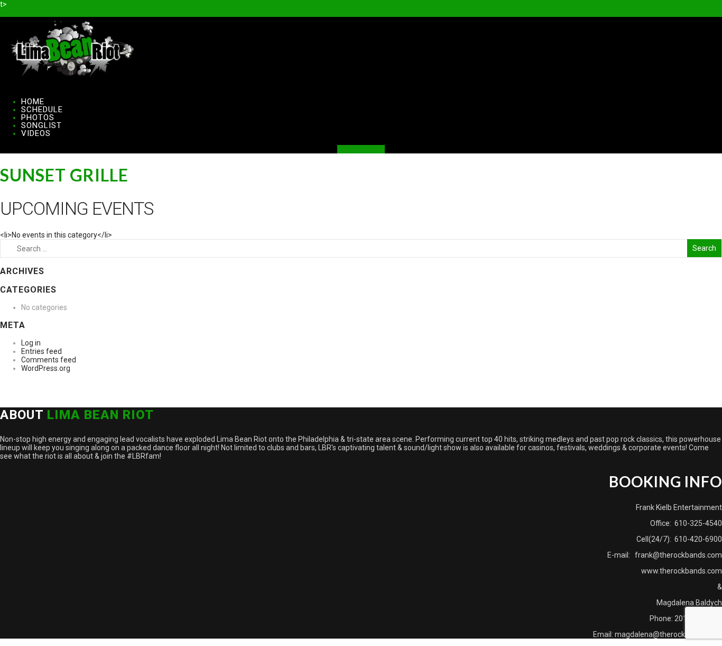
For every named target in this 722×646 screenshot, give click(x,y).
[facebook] (3, 13)
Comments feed (48, 360)
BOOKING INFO (361, 149)
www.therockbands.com (681, 571)
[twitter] (10, 13)
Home (32, 101)
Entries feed (41, 351)
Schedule (42, 109)
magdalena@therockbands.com (668, 634)
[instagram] (18, 13)
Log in (31, 343)
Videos (36, 133)
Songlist (41, 125)
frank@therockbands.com (677, 555)
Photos (37, 117)
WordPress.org (45, 368)
